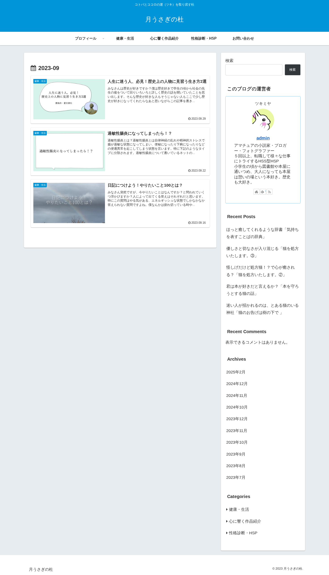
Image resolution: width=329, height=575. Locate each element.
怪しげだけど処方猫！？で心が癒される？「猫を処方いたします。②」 (260, 271)
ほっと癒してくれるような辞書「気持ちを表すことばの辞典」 (262, 233)
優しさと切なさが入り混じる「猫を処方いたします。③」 (262, 252)
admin (263, 138)
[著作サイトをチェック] (256, 192)
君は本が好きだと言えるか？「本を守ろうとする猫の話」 (262, 290)
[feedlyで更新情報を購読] (263, 192)
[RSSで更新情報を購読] (269, 192)
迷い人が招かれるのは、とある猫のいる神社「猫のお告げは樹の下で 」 (262, 309)
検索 (229, 60)
